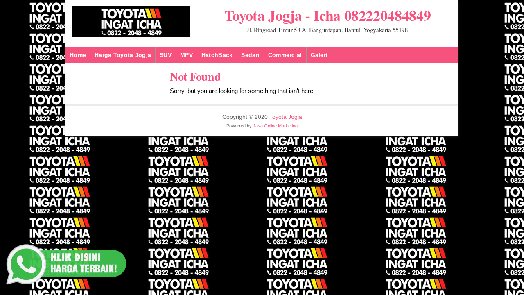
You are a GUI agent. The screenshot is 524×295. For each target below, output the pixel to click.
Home (78, 55)
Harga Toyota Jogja (123, 55)
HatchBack (217, 55)
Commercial (285, 55)
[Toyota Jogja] (131, 35)
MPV (186, 55)
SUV (166, 55)
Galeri (319, 55)
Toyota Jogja (285, 116)
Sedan (250, 55)
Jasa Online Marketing (275, 125)
